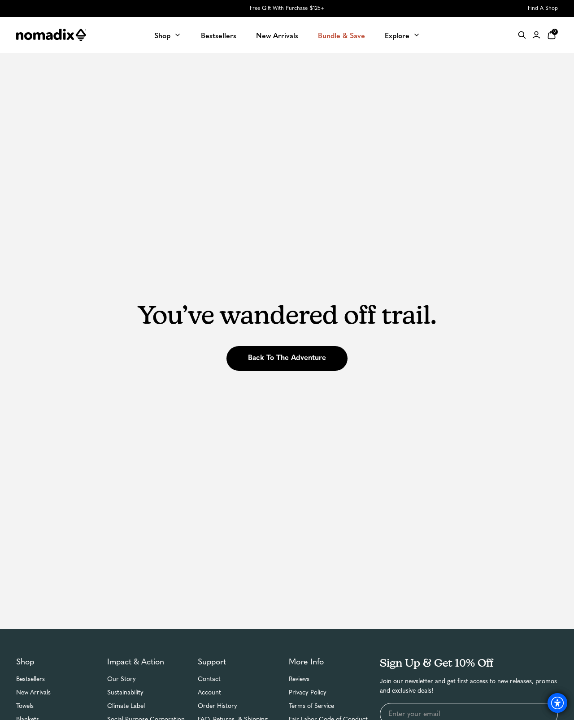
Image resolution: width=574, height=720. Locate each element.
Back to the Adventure (287, 358)
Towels (25, 706)
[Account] (536, 35)
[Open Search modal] (522, 35)
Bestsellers (30, 679)
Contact (209, 679)
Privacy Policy (307, 693)
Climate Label (126, 706)
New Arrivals (33, 693)
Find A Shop (543, 8)
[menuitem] (167, 34)
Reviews (299, 679)
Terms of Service (311, 706)
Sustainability (125, 693)
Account (209, 693)
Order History (217, 706)
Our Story (121, 679)
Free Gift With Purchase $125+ (287, 8)
